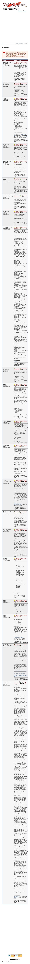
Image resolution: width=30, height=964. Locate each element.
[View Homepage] (26, 99)
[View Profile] (22, 63)
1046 (18, 612)
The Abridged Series (8, 511)
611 (18, 595)
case (16, 675)
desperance (16, 896)
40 (17, 441)
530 (18, 416)
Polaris (15, 361)
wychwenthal (6, 445)
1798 (18, 507)
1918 (18, 524)
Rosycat (5, 558)
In (14, 675)
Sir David (5, 644)
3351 (18, 678)
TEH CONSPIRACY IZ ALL (20, 671)
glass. (15, 676)
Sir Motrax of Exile (7, 227)
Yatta (4, 600)
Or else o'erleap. (7, 529)
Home (17, 43)
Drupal (9, 962)
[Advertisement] (15, 26)
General (21, 43)
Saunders (5, 83)
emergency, (21, 675)
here (26, 136)
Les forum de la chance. (19, 673)
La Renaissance (7, 682)
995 (18, 206)
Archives (20, 10)
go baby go (6, 144)
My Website (16, 503)
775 (18, 78)
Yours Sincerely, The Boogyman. (8, 63)
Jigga (4, 384)
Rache (4, 98)
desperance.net (17, 504)
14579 (18, 554)
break (25, 675)
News (24, 10)
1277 (18, 641)
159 (18, 475)
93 (17, 93)
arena (15, 897)
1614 (18, 363)
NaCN (4, 615)
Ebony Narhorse (7, 421)
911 (18, 156)
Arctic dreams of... (7, 195)
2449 (18, 900)
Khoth (4, 480)
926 (18, 139)
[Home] (15, 4)
